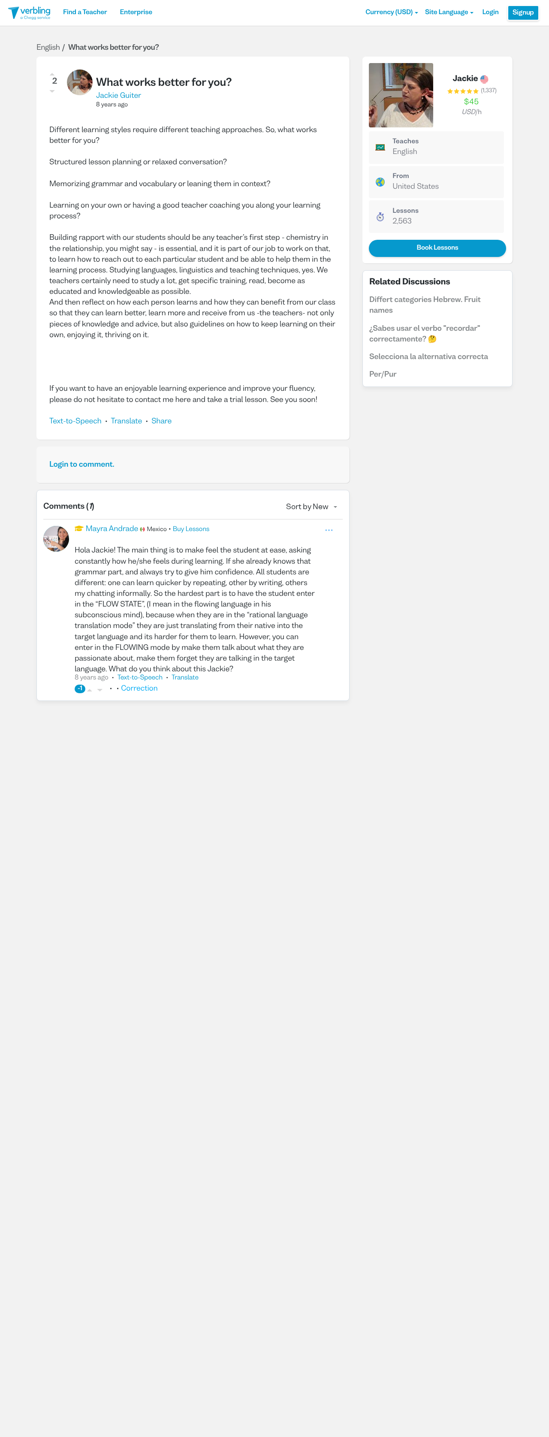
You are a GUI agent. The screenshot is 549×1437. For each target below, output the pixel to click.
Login (490, 13)
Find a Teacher (85, 13)
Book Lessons (437, 248)
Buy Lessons (191, 530)
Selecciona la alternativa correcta (428, 357)
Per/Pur (383, 374)
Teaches (405, 142)
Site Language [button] (446, 13)
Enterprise (136, 13)
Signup (523, 13)
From (400, 177)
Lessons (405, 211)
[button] (391, 13)
